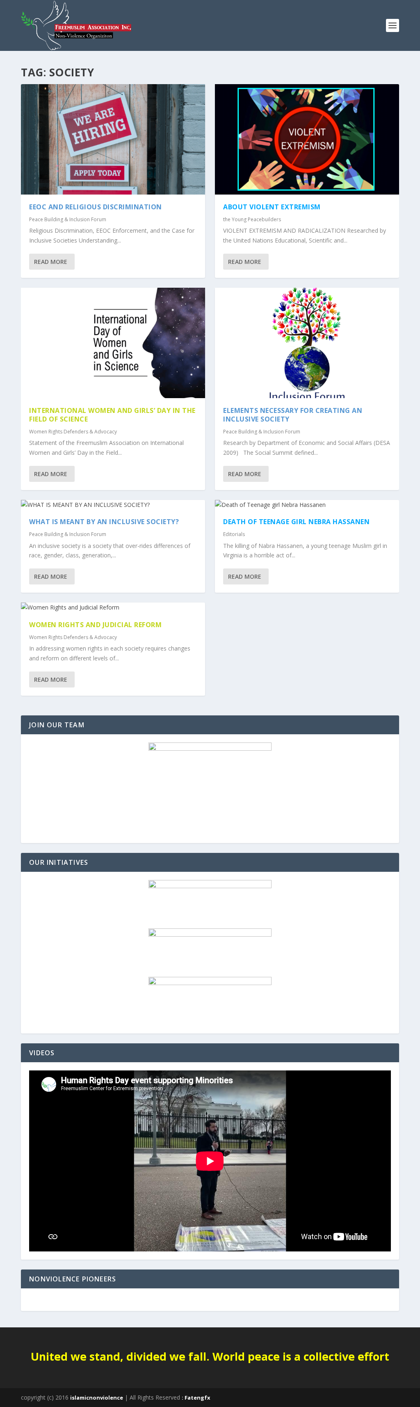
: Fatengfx (196, 1397)
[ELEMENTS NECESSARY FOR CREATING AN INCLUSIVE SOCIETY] (307, 343)
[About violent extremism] (307, 139)
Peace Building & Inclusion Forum (67, 219)
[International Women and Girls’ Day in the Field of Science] (113, 343)
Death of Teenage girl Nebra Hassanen (296, 521)
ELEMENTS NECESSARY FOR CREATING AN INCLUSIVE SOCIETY (292, 415)
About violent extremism (272, 206)
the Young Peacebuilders (252, 219)
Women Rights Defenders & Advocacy (73, 431)
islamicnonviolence (96, 1397)
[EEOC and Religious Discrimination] (113, 139)
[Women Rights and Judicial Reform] (113, 607)
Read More (50, 262)
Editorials (234, 534)
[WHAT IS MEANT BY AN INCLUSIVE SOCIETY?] (113, 505)
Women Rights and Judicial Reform (95, 624)
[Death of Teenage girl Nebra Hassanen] (307, 505)
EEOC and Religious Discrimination (95, 206)
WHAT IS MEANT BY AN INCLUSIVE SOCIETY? (104, 521)
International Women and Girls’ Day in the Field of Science (112, 415)
